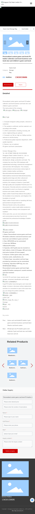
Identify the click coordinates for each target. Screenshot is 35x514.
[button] (29, 17)
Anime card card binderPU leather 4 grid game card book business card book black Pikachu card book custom (19, 323)
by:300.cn (30, 509)
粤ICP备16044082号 (17, 511)
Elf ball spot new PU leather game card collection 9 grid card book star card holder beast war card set (19, 331)
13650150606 (21, 77)
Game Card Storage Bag (10, 29)
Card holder (25, 29)
